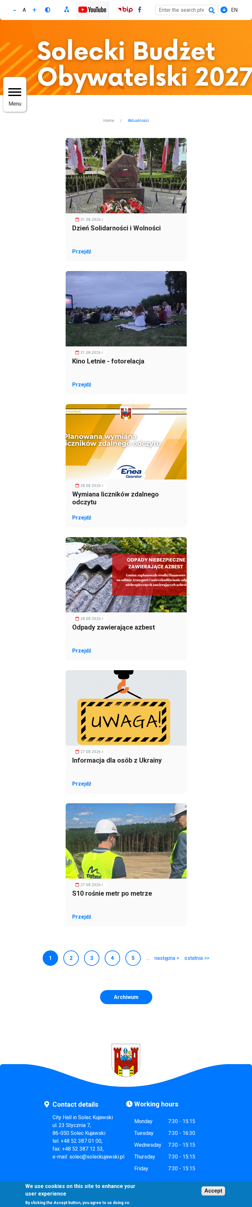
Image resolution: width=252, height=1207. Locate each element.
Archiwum (126, 997)
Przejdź (81, 251)
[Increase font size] (34, 10)
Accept (213, 1191)
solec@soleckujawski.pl (96, 1157)
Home (108, 120)
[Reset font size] (24, 10)
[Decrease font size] (14, 10)
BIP (125, 10)
